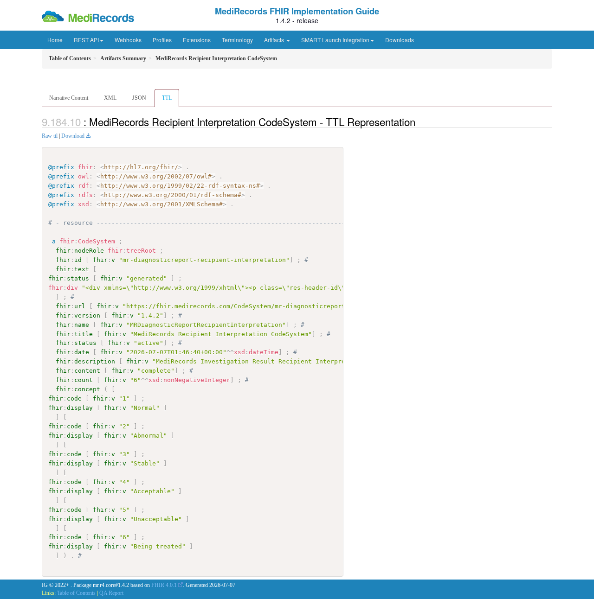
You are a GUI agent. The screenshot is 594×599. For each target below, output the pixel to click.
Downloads (399, 40)
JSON (139, 98)
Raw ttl (50, 136)
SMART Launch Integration (335, 40)
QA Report (111, 593)
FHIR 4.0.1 (164, 585)
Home (55, 40)
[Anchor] (420, 121)
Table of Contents (76, 593)
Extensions (197, 40)
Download (72, 136)
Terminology (237, 40)
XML (110, 98)
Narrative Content (68, 98)
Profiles (162, 40)
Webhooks (128, 40)
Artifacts (274, 40)
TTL (167, 98)
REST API (86, 40)
